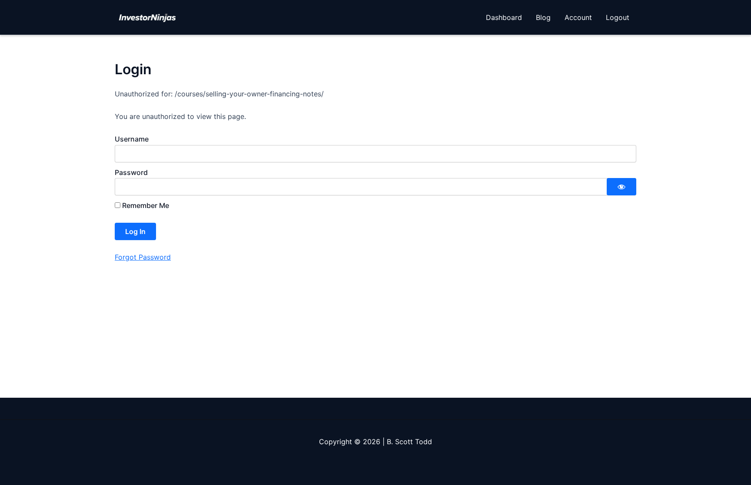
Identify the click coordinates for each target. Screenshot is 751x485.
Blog (543, 17)
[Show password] (621, 186)
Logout (617, 17)
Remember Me (144, 205)
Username (132, 139)
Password (131, 172)
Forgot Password (143, 257)
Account (578, 17)
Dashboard (504, 17)
